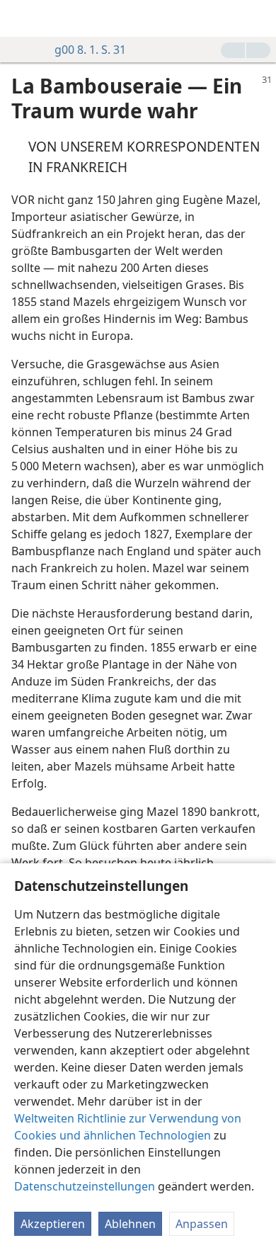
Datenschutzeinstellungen (84, 1186)
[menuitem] (21, 18)
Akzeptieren (53, 1224)
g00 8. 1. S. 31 (90, 49)
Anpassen (202, 1224)
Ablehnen (130, 1224)
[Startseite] (21, 18)
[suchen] (258, 18)
